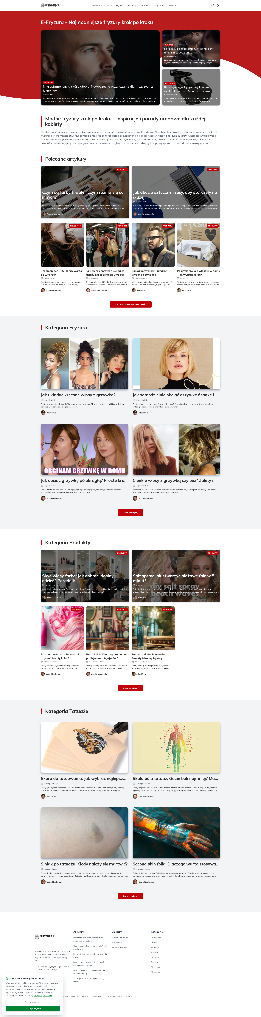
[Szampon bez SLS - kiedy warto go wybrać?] (62, 245)
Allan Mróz (51, 413)
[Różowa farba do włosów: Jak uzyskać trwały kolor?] (62, 628)
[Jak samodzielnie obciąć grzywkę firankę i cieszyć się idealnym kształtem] (176, 363)
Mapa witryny (131, 996)
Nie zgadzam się (32, 1002)
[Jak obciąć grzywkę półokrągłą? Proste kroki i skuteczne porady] (84, 449)
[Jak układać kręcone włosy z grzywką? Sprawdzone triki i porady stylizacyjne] (84, 363)
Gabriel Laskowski (55, 214)
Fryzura (119, 5)
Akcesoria (173, 5)
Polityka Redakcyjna (114, 996)
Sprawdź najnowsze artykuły (130, 304)
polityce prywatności (42, 995)
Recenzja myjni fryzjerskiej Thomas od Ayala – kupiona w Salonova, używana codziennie (188, 90)
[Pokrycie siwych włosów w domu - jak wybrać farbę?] (198, 245)
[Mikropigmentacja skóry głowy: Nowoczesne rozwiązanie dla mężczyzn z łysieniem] (100, 67)
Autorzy (117, 931)
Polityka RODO (97, 996)
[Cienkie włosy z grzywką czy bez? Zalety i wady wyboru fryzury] (176, 449)
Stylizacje (155, 947)
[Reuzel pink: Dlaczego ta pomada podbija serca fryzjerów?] (107, 628)
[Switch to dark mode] (217, 5)
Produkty (132, 5)
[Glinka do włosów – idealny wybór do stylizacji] (153, 245)
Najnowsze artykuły (102, 5)
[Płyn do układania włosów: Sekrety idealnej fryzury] (153, 628)
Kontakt (85, 996)
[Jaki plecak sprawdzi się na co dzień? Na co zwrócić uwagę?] (107, 245)
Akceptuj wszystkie (32, 1008)
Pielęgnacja (156, 937)
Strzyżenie (158, 5)
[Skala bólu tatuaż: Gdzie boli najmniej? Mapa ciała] (176, 747)
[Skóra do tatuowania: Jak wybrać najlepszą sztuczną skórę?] (84, 747)
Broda (154, 942)
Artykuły (78, 931)
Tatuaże (145, 5)
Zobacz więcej (130, 512)
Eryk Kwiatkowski (146, 214)
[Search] (213, 5)
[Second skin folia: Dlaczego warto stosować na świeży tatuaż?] (176, 832)
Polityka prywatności (71, 996)
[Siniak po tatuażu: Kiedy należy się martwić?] (84, 832)
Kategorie (157, 931)
